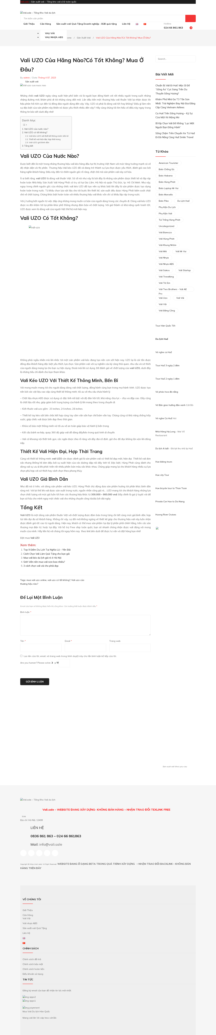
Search (190, 18)
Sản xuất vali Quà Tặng (35, 928)
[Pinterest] (143, 582)
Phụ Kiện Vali (165, 213)
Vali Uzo (163, 298)
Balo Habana (166, 175)
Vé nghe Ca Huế (163, 418)
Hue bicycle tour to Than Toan (171, 488)
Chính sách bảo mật (33, 964)
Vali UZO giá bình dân (39, 142)
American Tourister (168, 163)
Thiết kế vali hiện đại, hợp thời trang (44, 139)
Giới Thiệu (28, 910)
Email (68, 641)
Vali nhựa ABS (166, 264)
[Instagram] (31, 853)
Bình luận (25, 612)
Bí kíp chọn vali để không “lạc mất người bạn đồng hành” (174, 125)
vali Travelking (166, 276)
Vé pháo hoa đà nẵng (166, 391)
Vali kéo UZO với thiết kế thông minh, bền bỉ (48, 136)
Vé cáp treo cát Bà (46, 1017)
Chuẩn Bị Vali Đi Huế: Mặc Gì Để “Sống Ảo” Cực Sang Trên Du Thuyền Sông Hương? (172, 89)
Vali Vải (180, 298)
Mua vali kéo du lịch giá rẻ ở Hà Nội (42, 557)
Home (68, 37)
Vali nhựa (164, 257)
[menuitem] (29, 24)
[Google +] (146, 582)
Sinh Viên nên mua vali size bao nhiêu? (44, 561)
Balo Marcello (166, 194)
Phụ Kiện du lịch (167, 207)
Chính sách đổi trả (32, 959)
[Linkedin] (39, 853)
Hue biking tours (163, 461)
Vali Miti (163, 251)
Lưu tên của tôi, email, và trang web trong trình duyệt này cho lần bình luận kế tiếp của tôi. (70, 656)
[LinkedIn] (150, 582)
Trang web (114, 641)
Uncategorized (166, 226)
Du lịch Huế (161, 339)
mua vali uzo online (36, 580)
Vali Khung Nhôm (167, 245)
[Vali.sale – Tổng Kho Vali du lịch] (37, 12)
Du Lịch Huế (183, 200)
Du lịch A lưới (162, 448)
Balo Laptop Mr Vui (168, 188)
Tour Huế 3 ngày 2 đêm (167, 365)
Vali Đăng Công (167, 310)
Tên (23, 641)
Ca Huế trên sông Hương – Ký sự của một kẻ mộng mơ (174, 115)
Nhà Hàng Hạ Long (165, 431)
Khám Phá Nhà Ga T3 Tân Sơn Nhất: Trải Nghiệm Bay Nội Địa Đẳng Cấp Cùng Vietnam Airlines (175, 103)
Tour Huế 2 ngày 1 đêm (167, 378)
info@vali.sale (50, 844)
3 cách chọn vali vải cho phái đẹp (41, 565)
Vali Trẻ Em (164, 283)
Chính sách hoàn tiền (33, 969)
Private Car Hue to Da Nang (170, 501)
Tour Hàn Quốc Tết (165, 325)
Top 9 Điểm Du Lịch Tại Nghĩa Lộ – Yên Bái (47, 549)
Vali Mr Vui (181, 251)
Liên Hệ (26, 933)
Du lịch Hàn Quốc (41, 1011)
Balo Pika (164, 200)
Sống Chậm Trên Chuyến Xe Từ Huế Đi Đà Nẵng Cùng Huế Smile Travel (175, 135)
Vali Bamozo (165, 232)
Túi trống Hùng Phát (169, 219)
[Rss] (47, 853)
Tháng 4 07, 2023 (47, 77)
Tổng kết (28, 145)
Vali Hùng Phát (166, 238)
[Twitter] (140, 582)
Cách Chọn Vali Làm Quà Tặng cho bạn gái (46, 553)
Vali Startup (185, 270)
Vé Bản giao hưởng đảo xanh (170, 405)
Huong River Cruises (165, 514)
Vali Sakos (164, 270)
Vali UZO (35, 537)
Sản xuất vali (84, 37)
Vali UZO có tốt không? (35, 132)
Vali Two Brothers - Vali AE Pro (173, 290)
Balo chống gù (166, 169)
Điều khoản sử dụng (33, 974)
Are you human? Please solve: (36, 662)
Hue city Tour (162, 475)
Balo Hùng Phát (167, 182)
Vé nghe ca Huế (163, 352)
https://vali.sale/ (36, 864)
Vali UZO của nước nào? (36, 129)
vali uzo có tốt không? (59, 580)
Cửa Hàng (28, 915)
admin (26, 77)
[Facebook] (136, 582)
